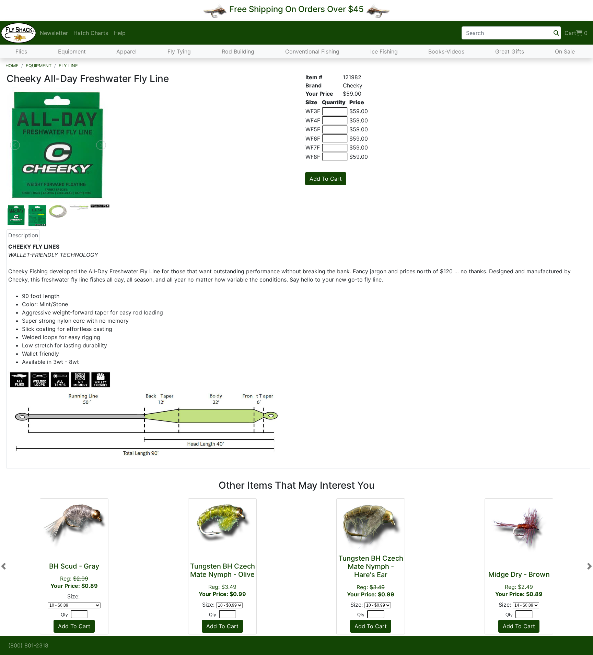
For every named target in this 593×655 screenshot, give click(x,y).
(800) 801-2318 (28, 645)
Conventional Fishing (312, 51)
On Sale (565, 51)
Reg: (74, 575)
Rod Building (238, 51)
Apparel (126, 51)
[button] (3, 566)
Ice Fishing (384, 51)
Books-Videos (446, 51)
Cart (576, 32)
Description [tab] (23, 235)
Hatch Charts (90, 32)
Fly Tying (179, 51)
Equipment (72, 51)
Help (120, 32)
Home (12, 65)
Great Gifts (509, 51)
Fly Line (68, 65)
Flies (21, 51)
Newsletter (54, 32)
